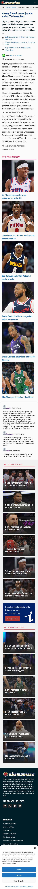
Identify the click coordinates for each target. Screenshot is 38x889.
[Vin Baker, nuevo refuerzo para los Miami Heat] (19, 730)
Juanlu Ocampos (15, 55)
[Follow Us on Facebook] (5, 806)
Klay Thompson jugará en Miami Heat (17, 397)
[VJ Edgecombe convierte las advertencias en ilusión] (19, 567)
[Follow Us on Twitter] (10, 806)
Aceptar (19, 869)
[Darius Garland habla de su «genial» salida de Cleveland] (19, 642)
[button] (35, 848)
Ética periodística (8, 827)
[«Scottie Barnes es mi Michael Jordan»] (19, 545)
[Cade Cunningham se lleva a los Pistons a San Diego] (19, 479)
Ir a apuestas (12, 618)
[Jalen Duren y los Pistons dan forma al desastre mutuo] (19, 589)
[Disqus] (19, 430)
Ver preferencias (19, 881)
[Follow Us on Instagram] (15, 806)
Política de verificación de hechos (13, 840)
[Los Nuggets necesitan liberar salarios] (19, 708)
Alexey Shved (10, 145)
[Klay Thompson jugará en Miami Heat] (19, 686)
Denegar (19, 875)
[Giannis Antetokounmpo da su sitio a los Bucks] (19, 501)
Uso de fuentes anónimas (10, 844)
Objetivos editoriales (9, 837)
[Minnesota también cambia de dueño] (19, 752)
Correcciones (7, 830)
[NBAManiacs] (10, 2)
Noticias (8, 7)
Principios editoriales (9, 823)
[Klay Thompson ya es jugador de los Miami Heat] (19, 523)
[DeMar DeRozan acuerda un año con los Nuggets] (19, 664)
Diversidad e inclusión (9, 834)
